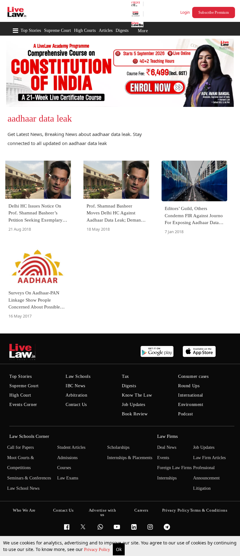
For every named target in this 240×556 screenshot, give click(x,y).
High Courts (85, 30)
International (190, 395)
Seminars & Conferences (29, 478)
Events (163, 457)
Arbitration (77, 395)
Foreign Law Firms (174, 467)
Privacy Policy (97, 549)
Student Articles (71, 447)
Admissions (67, 457)
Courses (64, 467)
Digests (122, 30)
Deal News (166, 447)
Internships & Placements (129, 457)
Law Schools (78, 376)
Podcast (185, 414)
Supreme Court (57, 30)
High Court (20, 395)
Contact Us (76, 404)
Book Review (135, 414)
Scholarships (118, 447)
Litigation (202, 488)
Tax (125, 376)
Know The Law (137, 395)
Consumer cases (193, 376)
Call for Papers (20, 447)
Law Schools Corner (29, 436)
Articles (105, 30)
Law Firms (167, 436)
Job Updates (133, 404)
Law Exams (67, 478)
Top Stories (31, 30)
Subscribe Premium (213, 12)
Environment (190, 404)
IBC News (75, 385)
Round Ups (188, 385)
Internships (167, 478)
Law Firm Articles (209, 457)
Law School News (23, 488)
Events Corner (23, 404)
